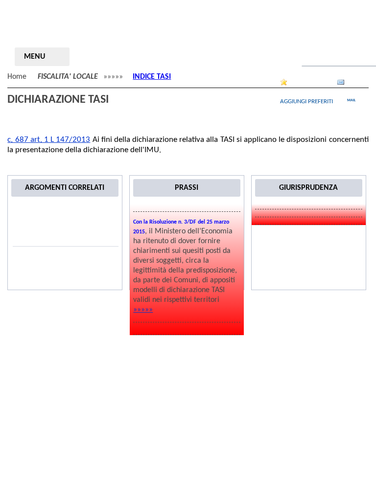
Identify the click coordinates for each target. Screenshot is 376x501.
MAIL (351, 100)
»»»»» (143, 310)
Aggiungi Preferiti (306, 101)
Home (16, 77)
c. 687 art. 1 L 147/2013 (48, 140)
